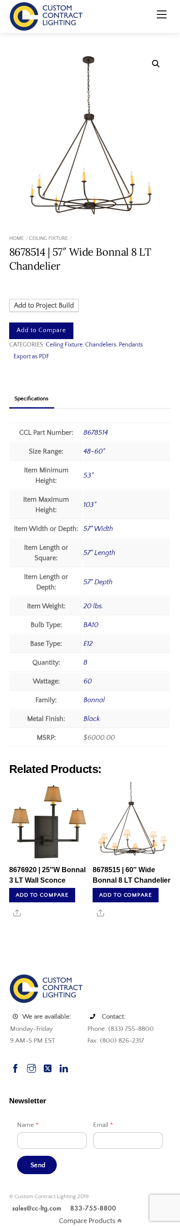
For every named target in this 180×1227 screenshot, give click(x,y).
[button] (156, 64)
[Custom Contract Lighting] (46, 15)
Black (91, 719)
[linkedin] (64, 1067)
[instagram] (31, 1067)
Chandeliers (100, 344)
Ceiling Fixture (48, 238)
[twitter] (48, 1067)
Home (16, 238)
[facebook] (15, 1067)
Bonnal (94, 700)
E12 (88, 644)
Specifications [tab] (31, 398)
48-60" (94, 451)
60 (87, 681)
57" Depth (98, 582)
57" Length (99, 553)
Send (38, 1165)
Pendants (131, 344)
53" (88, 475)
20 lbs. (93, 606)
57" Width (98, 529)
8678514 (95, 433)
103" (89, 505)
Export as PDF (31, 356)
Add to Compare (41, 330)
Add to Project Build (44, 305)
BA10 (90, 625)
